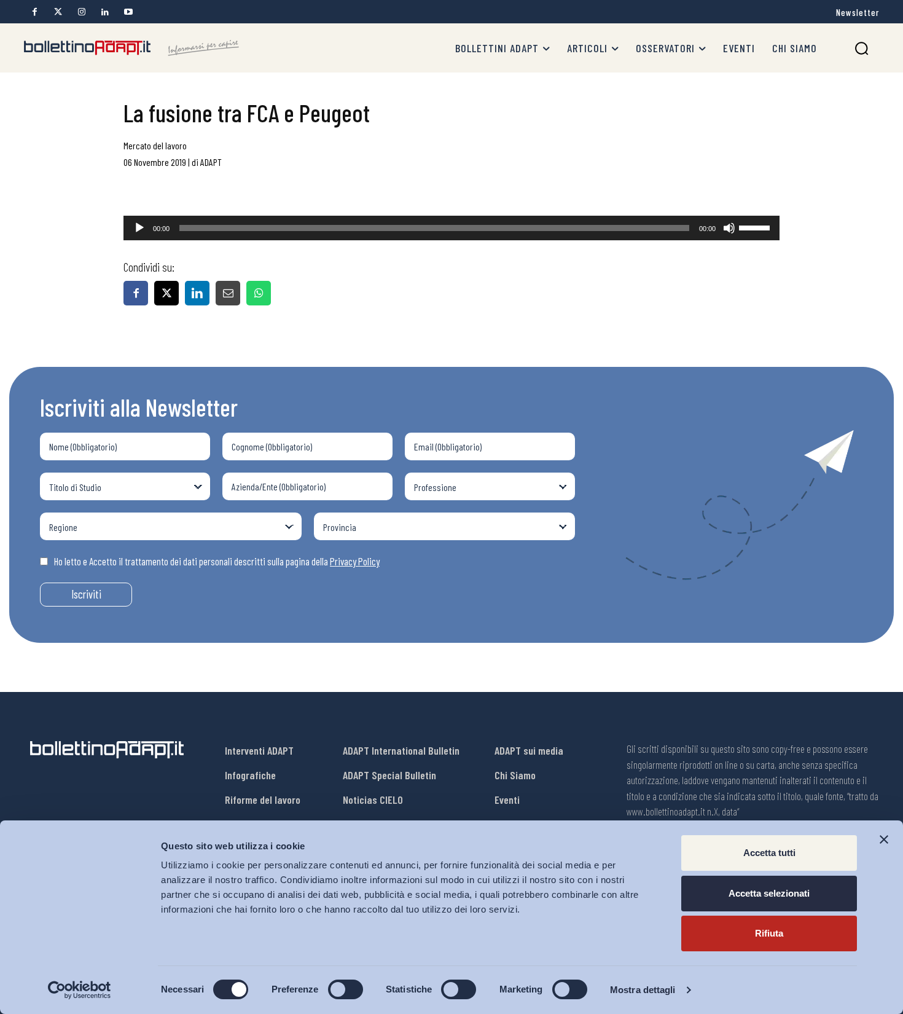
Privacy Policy (355, 561)
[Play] (139, 228)
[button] (861, 48)
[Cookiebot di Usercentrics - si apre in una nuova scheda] (79, 990)
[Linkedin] (104, 12)
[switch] (345, 989)
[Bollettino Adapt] (131, 48)
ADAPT (211, 162)
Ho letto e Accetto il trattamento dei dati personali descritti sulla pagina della (217, 561)
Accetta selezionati (769, 893)
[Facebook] (34, 12)
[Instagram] (81, 12)
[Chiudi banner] (884, 839)
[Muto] (729, 228)
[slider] (756, 227)
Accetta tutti (769, 852)
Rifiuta (769, 933)
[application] (451, 228)
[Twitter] (58, 12)
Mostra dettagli (643, 990)
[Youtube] (128, 12)
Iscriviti (86, 594)
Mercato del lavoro (155, 145)
